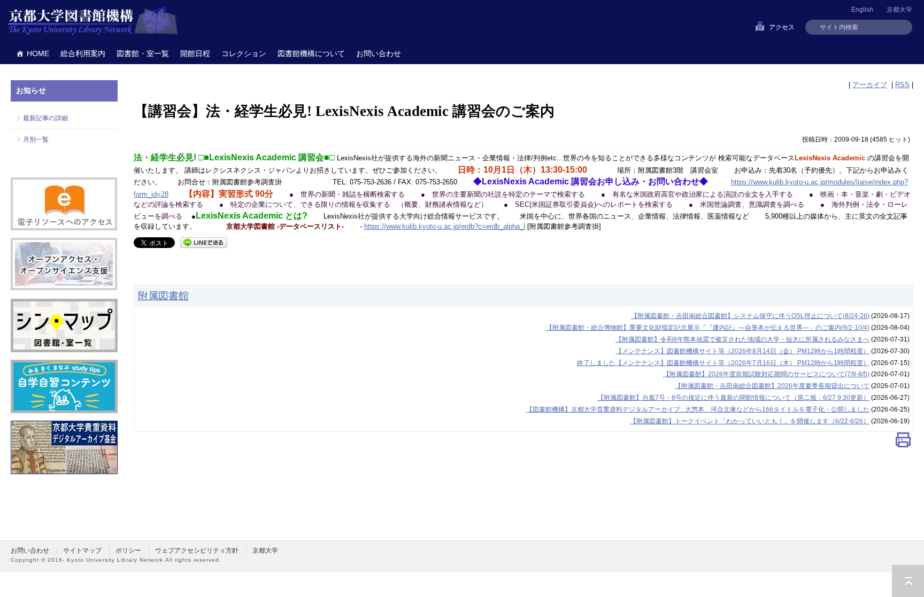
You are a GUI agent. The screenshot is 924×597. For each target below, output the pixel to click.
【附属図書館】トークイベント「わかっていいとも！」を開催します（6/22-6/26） (749, 421)
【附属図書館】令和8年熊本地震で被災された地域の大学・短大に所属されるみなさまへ (742, 339)
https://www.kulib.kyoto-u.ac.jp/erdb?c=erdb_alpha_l (444, 226)
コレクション (243, 53)
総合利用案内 (82, 53)
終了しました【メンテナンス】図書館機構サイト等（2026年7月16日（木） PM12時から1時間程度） (723, 363)
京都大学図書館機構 (93, 21)
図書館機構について (311, 53)
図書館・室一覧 (143, 53)
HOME (38, 53)
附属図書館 (163, 295)
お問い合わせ (378, 53)
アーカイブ (869, 85)
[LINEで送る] (203, 242)
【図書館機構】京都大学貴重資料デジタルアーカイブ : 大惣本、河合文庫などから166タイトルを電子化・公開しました (697, 409)
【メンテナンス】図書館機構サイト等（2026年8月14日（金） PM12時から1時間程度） (742, 351)
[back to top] (908, 581)
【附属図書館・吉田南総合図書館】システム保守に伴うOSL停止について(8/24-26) (750, 316)
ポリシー (128, 550)
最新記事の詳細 (45, 118)
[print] (903, 442)
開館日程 (195, 53)
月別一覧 (36, 139)
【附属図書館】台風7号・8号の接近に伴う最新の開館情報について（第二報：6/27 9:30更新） (733, 397)
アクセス (782, 27)
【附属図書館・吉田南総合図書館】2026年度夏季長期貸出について (772, 386)
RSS (902, 85)
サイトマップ (82, 550)
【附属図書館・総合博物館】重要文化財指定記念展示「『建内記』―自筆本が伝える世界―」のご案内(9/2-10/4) (707, 327)
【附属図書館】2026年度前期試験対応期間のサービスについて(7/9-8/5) (766, 374)
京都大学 (899, 9)
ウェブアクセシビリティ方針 (196, 550)
